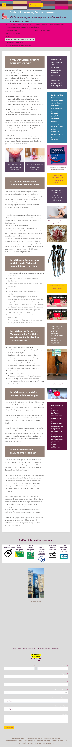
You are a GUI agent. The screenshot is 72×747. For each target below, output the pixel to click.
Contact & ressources (44, 743)
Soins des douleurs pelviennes (15, 27)
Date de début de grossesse (60, 698)
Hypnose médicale (59, 741)
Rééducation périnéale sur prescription (20, 39)
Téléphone (64, 674)
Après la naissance (52, 738)
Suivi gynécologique (13, 741)
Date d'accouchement (61, 706)
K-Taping (9, 36)
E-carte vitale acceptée (30, 548)
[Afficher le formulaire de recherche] (4, 5)
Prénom (65, 666)
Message (65, 714)
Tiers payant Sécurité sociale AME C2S (41, 550)
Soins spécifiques (26, 743)
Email (66, 682)
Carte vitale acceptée (19, 548)
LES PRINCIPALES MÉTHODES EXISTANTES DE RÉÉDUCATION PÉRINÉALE (57, 195)
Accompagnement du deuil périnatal (18, 45)
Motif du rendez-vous (61, 690)
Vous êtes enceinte (34, 738)
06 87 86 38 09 (36, 659)
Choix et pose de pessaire (14, 42)
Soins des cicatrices (13, 33)
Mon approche (18, 738)
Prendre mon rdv (36, 5)
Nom (33, 666)
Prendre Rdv (36, 661)
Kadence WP (55, 648)
